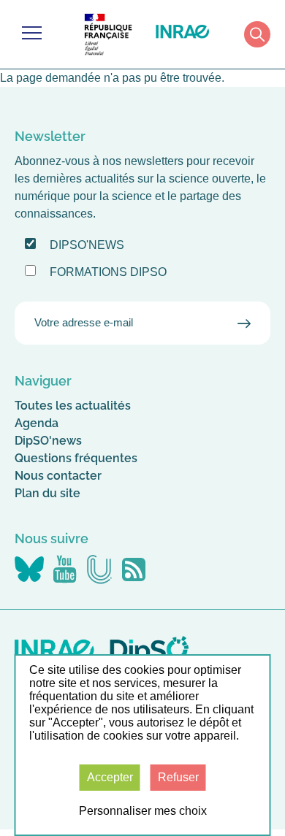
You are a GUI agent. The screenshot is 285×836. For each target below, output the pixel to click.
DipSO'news (48, 441)
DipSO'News (87, 245)
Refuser (178, 777)
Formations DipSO (108, 272)
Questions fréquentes (76, 458)
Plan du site (47, 493)
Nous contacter (58, 476)
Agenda (36, 423)
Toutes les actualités (73, 406)
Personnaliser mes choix (143, 811)
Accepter (110, 777)
